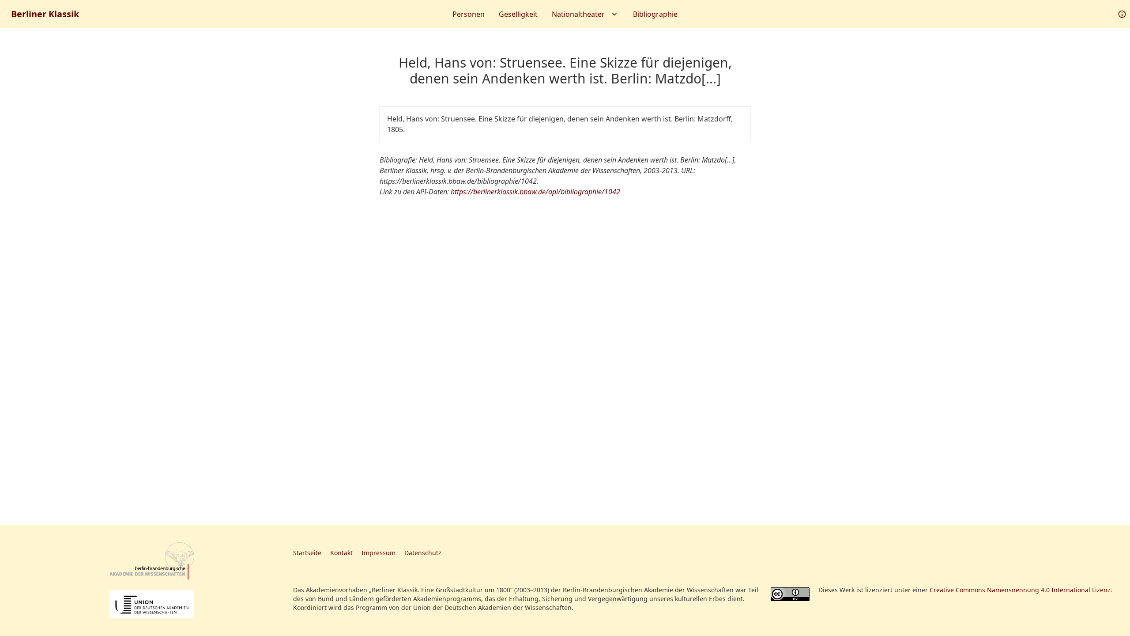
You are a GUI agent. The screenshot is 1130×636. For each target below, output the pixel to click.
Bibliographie (655, 14)
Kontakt (341, 553)
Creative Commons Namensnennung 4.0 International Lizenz (1020, 590)
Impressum (379, 553)
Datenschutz (422, 553)
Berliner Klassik (45, 14)
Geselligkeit (518, 14)
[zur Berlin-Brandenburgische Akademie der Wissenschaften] (151, 561)
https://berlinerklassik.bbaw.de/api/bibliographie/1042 (535, 192)
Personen (468, 14)
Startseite (307, 553)
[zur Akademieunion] (151, 604)
